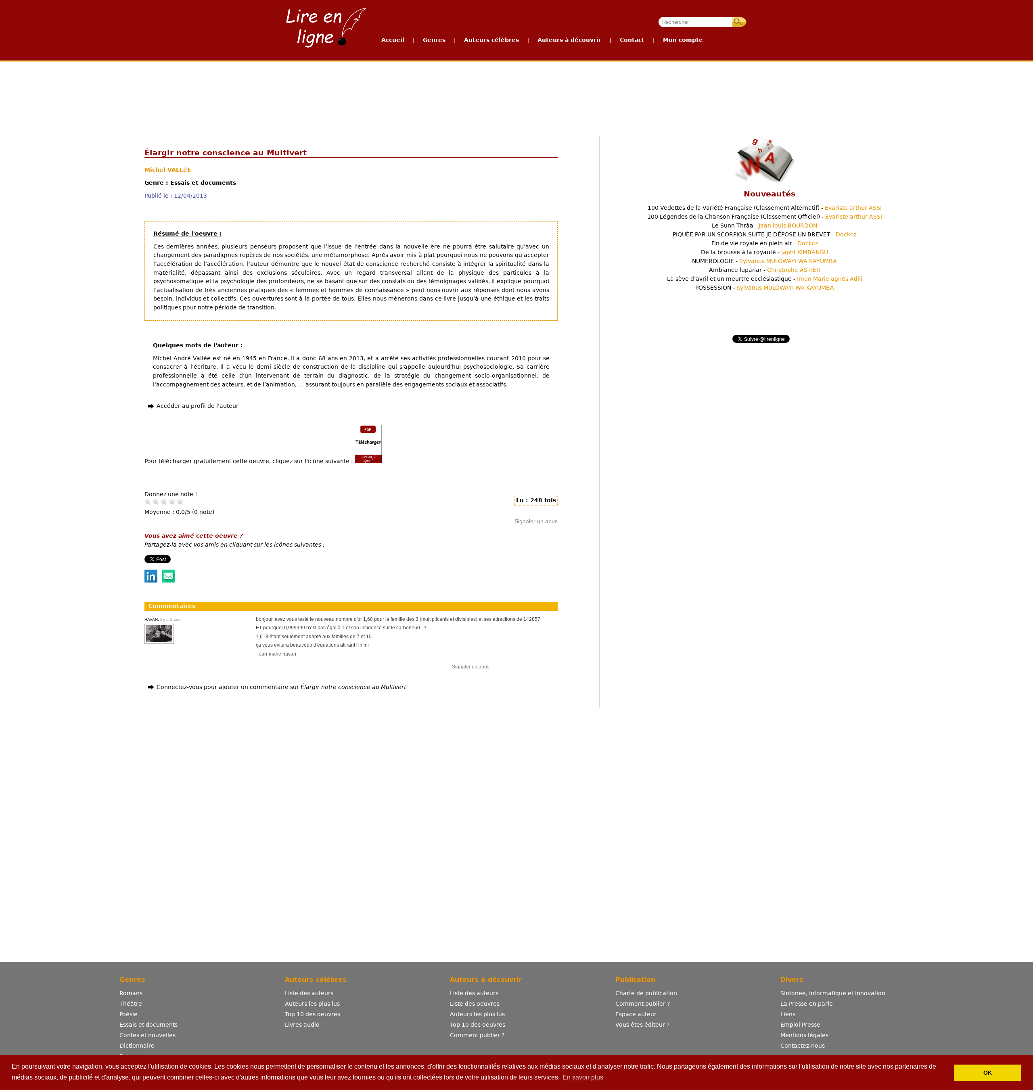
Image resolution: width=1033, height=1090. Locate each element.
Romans (130, 993)
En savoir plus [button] (583, 1077)
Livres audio (302, 1024)
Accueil (392, 40)
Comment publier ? (477, 1035)
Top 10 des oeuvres (312, 1014)
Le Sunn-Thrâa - (764, 225)
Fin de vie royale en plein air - (764, 243)
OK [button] (987, 1072)
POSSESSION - (764, 287)
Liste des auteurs (309, 993)
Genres (434, 40)
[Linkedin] (150, 580)
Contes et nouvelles (147, 1035)
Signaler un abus (536, 521)
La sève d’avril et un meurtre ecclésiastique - (764, 279)
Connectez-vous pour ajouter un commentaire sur (281, 687)
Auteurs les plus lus (312, 1003)
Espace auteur (636, 1014)
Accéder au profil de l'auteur (197, 406)
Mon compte (683, 40)
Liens (787, 1014)
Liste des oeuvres (475, 1003)
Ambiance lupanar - (764, 270)
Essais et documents (148, 1024)
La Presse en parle (806, 1003)
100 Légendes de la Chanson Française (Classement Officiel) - (764, 216)
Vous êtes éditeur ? (642, 1024)
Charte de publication (646, 993)
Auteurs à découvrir (569, 40)
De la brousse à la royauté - (764, 252)
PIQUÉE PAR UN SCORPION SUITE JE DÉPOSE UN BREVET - (764, 234)
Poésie (128, 1014)
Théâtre (130, 1003)
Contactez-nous (802, 1045)
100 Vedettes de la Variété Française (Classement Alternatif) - (765, 208)
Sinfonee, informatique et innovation (832, 993)
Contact (632, 40)
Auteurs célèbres (491, 40)
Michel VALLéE (167, 170)
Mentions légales (804, 1035)
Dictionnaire (137, 1045)
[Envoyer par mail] (168, 580)
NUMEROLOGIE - (764, 261)
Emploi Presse (800, 1024)
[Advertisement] (516, 92)
